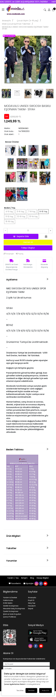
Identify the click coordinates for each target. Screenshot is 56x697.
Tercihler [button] (20, 690)
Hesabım (32, 606)
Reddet (31, 690)
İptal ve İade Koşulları (12, 614)
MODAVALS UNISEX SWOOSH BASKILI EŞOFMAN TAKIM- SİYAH (25, 28)
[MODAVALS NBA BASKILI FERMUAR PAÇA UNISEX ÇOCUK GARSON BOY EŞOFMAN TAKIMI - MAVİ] (22, 150)
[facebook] (41, 583)
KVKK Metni (7, 603)
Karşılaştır (9, 253)
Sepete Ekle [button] (23, 236)
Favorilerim (16, 583)
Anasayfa (6, 21)
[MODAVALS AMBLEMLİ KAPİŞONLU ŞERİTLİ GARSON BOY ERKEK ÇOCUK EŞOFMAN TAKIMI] (10, 194)
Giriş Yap (31, 603)
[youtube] (45, 583)
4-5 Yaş (9, 211)
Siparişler (29, 583)
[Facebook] (36, 645)
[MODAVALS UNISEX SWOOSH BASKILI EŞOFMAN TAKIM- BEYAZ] (10, 150)
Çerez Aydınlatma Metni (14, 684)
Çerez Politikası (9, 617)
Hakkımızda (8, 600)
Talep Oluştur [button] (28, 247)
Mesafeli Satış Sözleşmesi (14, 608)
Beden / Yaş (9, 208)
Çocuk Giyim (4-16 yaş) (27, 21)
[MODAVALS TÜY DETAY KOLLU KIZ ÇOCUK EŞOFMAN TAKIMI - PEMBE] (33, 176)
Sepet (30, 608)
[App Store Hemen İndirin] (39, 639)
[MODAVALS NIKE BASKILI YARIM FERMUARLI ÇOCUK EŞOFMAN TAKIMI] (22, 163)
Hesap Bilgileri (43, 578)
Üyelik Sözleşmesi (10, 611)
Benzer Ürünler (12, 142)
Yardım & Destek (10, 597)
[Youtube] (41, 645)
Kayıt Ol (31, 600)
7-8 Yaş (31, 211)
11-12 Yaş (9, 216)
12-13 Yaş (21, 216)
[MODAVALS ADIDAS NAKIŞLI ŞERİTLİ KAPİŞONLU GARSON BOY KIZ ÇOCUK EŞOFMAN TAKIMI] (44, 150)
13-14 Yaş (33, 216)
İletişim (24, 578)
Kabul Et (45, 690)
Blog (32, 578)
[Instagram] (30, 645)
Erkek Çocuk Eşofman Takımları (16, 24)
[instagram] (36, 583)
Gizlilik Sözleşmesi (10, 606)
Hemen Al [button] (28, 242)
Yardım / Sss (13, 578)
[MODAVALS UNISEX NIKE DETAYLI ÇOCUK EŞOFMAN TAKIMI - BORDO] (33, 150)
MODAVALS (23, 128)
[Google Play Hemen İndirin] (39, 632)
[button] (3, 10)
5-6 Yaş (20, 211)
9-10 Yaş (43, 211)
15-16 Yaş (10, 221)
